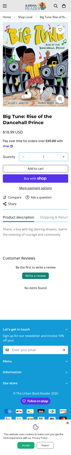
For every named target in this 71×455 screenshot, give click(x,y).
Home (7, 17)
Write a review (35, 276)
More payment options (35, 188)
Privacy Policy (40, 438)
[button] (63, 6)
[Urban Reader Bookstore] (35, 6)
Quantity (9, 157)
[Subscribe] (64, 350)
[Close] (67, 423)
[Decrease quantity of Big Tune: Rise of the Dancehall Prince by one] (23, 157)
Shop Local (25, 17)
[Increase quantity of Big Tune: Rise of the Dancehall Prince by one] (63, 157)
